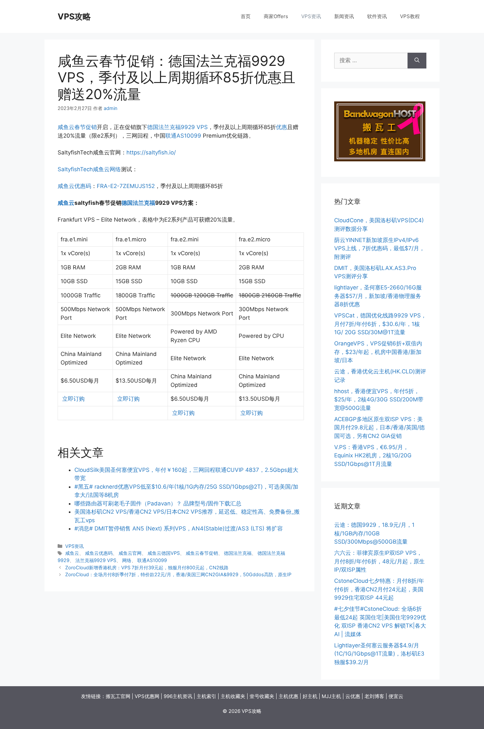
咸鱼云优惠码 (74, 186)
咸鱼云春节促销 (77, 127)
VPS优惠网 (147, 696)
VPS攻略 (74, 16)
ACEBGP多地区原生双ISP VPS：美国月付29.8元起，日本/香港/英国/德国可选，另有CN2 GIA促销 (379, 427)
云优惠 (352, 696)
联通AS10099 (183, 135)
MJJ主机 (331, 696)
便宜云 (396, 696)
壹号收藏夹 (262, 696)
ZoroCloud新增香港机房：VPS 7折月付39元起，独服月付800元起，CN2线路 (147, 567)
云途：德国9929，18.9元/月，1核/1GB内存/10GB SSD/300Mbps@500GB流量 (374, 533)
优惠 (281, 127)
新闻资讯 (344, 16)
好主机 (310, 696)
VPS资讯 (311, 16)
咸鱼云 (66, 203)
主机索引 (206, 696)
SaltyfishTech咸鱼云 (84, 169)
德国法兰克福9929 (171, 127)
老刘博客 (374, 696)
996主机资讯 (178, 696)
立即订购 (73, 398)
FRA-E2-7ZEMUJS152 (126, 186)
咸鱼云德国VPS (164, 553)
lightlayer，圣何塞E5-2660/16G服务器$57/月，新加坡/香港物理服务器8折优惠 (378, 296)
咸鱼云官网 (130, 553)
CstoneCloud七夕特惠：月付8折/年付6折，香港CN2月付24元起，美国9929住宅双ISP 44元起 (379, 589)
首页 (246, 16)
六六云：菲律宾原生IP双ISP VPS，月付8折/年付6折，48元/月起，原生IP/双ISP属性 (379, 561)
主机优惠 (288, 696)
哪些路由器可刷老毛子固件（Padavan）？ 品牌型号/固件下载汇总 (157, 503)
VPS (202, 127)
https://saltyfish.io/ (151, 152)
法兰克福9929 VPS (95, 560)
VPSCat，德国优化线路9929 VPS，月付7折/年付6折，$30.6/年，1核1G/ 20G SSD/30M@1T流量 (380, 324)
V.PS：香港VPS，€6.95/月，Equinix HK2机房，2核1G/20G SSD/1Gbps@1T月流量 (373, 455)
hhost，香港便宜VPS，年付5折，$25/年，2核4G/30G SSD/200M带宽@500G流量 (378, 399)
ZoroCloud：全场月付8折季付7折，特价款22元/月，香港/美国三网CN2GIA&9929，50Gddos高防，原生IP (178, 574)
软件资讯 (377, 16)
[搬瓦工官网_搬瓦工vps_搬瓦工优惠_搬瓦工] (379, 159)
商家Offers (276, 16)
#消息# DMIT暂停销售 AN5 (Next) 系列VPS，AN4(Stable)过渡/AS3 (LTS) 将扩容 (178, 528)
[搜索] (417, 60)
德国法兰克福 (138, 203)
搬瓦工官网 (118, 696)
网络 (115, 169)
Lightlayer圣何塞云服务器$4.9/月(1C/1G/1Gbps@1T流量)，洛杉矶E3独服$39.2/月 (379, 653)
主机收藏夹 (233, 696)
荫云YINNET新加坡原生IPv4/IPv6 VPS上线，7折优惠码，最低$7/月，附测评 (379, 248)
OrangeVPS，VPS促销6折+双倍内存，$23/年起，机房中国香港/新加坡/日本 (378, 352)
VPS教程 (410, 16)
